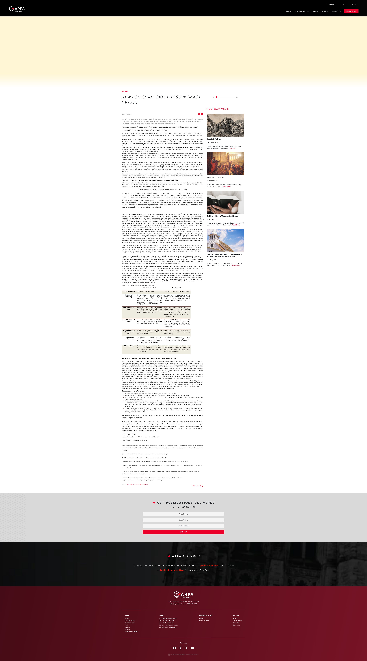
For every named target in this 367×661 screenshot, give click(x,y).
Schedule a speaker (131, 631)
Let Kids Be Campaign (166, 623)
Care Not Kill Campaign (166, 620)
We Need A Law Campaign (168, 618)
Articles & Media (302, 11)
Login (342, 4)
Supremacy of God (132, 484)
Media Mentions (204, 620)
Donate (353, 4)
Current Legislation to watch (168, 625)
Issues (315, 11)
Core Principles (130, 623)
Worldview (144, 484)
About (288, 11)
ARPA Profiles (237, 620)
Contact (127, 629)
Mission (127, 618)
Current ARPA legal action (167, 627)
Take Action (351, 11)
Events (325, 11)
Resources (336, 11)
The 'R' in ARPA (130, 620)
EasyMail (236, 623)
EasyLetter (236, 625)
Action (236, 615)
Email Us (195, 485)
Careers (127, 627)
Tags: (124, 484)
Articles (201, 618)
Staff (126, 625)
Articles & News (205, 615)
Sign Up (183, 532)
